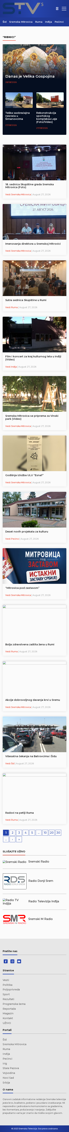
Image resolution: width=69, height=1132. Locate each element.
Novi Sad (8, 1077)
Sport (6, 994)
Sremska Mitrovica (21, 21)
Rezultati (8, 999)
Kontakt (8, 1018)
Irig (5, 1063)
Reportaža (9, 1008)
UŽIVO (7, 1023)
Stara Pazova (11, 1068)
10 (45, 832)
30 (58, 832)
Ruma (38, 21)
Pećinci (59, 21)
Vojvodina (9, 1073)
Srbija (6, 1082)
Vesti (6, 980)
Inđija (48, 21)
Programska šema (14, 1004)
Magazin (8, 1013)
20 (52, 832)
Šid (5, 21)
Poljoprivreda (11, 989)
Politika (7, 984)
